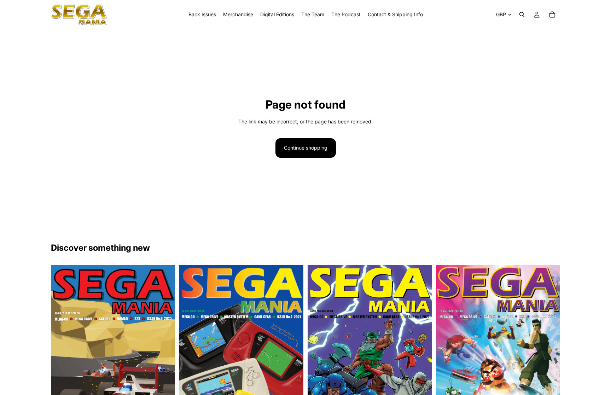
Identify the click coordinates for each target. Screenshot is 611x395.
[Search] (522, 14)
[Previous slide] (189, 352)
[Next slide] (292, 352)
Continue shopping (305, 148)
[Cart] (552, 14)
